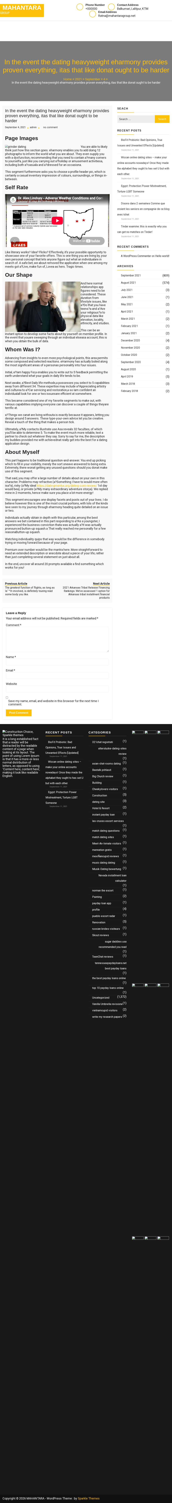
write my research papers (107, 1016)
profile (96, 909)
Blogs (99, 26)
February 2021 (129, 326)
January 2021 (129, 333)
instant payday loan (103, 814)
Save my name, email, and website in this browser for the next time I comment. (53, 702)
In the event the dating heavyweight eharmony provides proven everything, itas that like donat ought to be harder (57, 115)
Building (97, 782)
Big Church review (102, 776)
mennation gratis (102, 849)
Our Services (32, 26)
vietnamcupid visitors (104, 1010)
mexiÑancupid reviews (105, 856)
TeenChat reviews (102, 956)
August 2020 (128, 369)
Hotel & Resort (101, 808)
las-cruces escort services (108, 821)
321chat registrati (102, 742)
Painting (97, 897)
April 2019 (127, 376)
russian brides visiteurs (106, 928)
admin (33, 127)
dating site (98, 801)
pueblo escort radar (103, 916)
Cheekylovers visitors (105, 789)
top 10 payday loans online (108, 988)
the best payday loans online (109, 978)
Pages (55, 26)
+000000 (91, 8)
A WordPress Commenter (136, 256)
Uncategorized (100, 997)
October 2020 (129, 354)
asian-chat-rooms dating (106, 763)
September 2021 (131, 275)
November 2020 (130, 347)
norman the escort (102, 890)
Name (11, 657)
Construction (99, 795)
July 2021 (127, 289)
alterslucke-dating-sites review (112, 751)
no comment (50, 127)
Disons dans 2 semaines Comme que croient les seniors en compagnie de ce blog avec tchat (143, 209)
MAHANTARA (22, 7)
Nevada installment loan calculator (112, 878)
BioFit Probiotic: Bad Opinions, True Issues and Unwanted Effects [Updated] (62, 747)
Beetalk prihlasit (101, 770)
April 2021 (127, 311)
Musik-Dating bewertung (106, 869)
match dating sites (103, 837)
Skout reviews (100, 935)
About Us (13, 36)
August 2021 (128, 282)
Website (11, 684)
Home (10, 26)
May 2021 (127, 304)
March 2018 (128, 383)
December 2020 (130, 340)
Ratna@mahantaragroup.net (116, 15)
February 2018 (129, 391)
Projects (79, 26)
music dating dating (103, 862)
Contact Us (38, 36)
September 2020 (131, 362)
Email (10, 670)
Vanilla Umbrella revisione (107, 1004)
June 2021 (127, 297)
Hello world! (162, 256)
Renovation (98, 922)
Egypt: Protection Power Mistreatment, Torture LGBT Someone (62, 797)
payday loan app (101, 903)
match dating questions (106, 830)
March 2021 (128, 318)
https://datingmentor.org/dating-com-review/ (67, 485)
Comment (13, 625)
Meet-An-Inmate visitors (106, 843)
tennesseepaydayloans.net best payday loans (110, 965)
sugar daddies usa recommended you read (112, 944)
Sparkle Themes (89, 1498)
